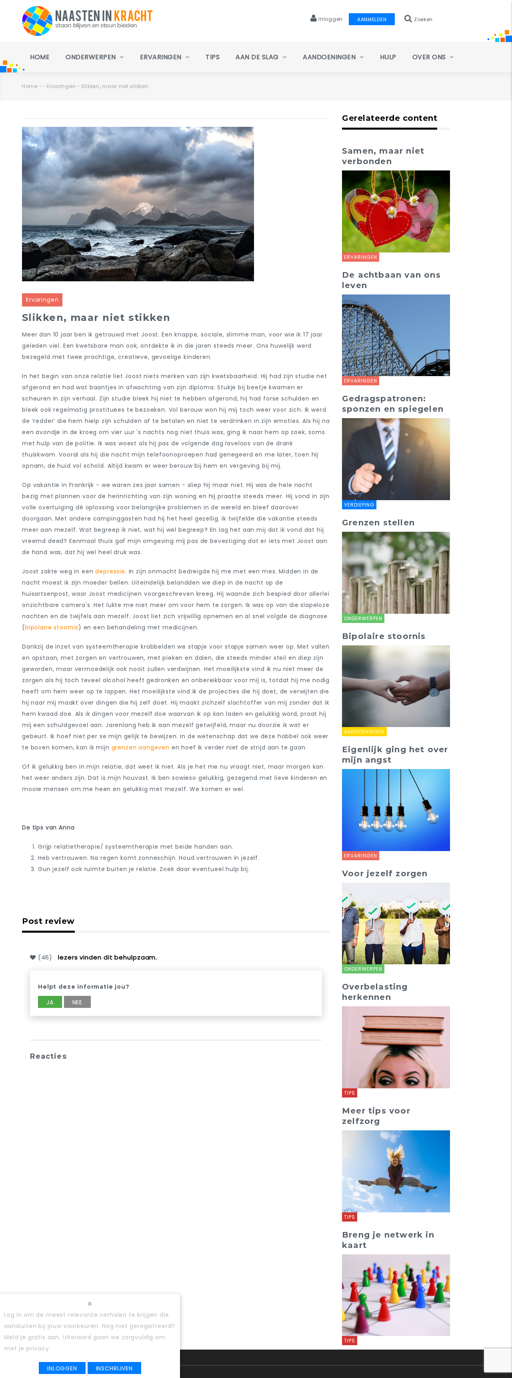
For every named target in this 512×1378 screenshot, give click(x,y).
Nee (77, 1002)
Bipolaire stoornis (384, 636)
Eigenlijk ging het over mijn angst (395, 755)
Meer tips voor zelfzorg (376, 1116)
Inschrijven (114, 1368)
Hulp (388, 57)
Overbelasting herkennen (375, 992)
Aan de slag (258, 57)
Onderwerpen (92, 57)
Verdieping (359, 504)
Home (40, 57)
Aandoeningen (330, 57)
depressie (110, 571)
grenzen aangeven (142, 747)
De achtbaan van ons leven (391, 280)
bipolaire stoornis (51, 627)
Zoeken (422, 19)
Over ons (430, 57)
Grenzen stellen (378, 522)
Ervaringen (162, 57)
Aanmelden (371, 19)
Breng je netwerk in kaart (388, 1240)
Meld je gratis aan (31, 1337)
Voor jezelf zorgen (385, 873)
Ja (50, 1002)
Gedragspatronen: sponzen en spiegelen (393, 404)
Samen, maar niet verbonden (383, 156)
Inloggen (62, 1368)
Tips (213, 57)
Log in (13, 1315)
